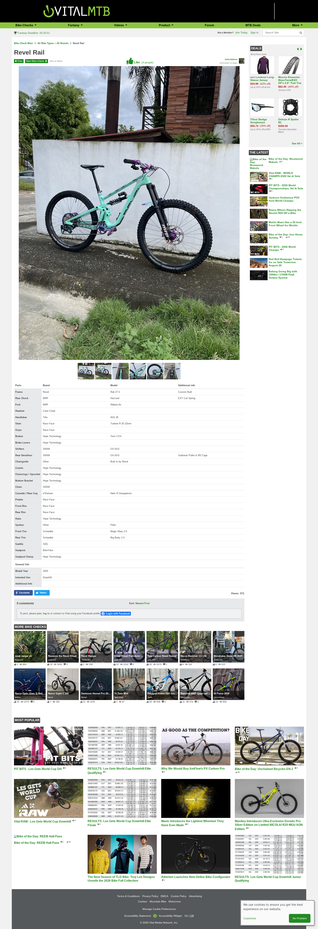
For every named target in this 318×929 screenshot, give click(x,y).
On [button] (186, 915)
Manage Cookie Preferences (159, 909)
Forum (209, 25)
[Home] (76, 10)
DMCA (164, 896)
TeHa (149, 697)
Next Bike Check (35, 61)
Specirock (118, 697)
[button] (86, 371)
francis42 (19, 660)
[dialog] (277, 912)
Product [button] (165, 25)
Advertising (195, 896)
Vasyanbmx (219, 697)
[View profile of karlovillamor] (241, 61)
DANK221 (185, 660)
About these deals (258, 54)
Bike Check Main (23, 43)
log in (46, 613)
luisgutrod (185, 697)
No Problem (300, 918)
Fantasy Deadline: (33, 32)
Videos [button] (119, 25)
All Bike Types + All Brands (52, 43)
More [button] (296, 25)
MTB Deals (253, 25)
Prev (19, 61)
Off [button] (192, 915)
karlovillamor (231, 59)
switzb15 (52, 660)
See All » (297, 143)
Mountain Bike (158, 901)
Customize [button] (249, 918)
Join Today (241, 32)
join (39, 613)
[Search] (301, 33)
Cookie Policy (178, 896)
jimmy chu (218, 660)
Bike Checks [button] (24, 25)
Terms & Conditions (128, 896)
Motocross (175, 901)
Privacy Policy (150, 896)
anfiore (18, 697)
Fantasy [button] (74, 25)
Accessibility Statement (137, 915)
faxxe (50, 697)
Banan (84, 697)
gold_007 (118, 660)
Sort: (132, 603)
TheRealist (86, 660)
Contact (142, 901)
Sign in (254, 32)
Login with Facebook (118, 613)
